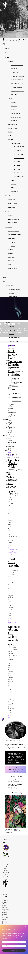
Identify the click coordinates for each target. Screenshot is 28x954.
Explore (2, 336)
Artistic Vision (12, 203)
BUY (6, 53)
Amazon (10, 253)
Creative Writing (13, 219)
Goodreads (11, 257)
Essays (10, 135)
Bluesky (10, 249)
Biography (11, 199)
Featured (11, 61)
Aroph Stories (15, 143)
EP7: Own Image (18, 173)
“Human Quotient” (16, 87)
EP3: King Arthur (19, 158)
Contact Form (12, 268)
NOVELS (8, 48)
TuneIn (13, 187)
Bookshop (11, 261)
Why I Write (11, 207)
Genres (10, 98)
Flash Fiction (12, 128)
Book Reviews (12, 223)
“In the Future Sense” (17, 76)
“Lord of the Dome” (17, 80)
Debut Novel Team (13, 231)
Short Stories (12, 124)
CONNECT (8, 227)
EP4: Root (17, 161)
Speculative (15, 120)
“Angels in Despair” (17, 65)
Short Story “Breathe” (14, 562)
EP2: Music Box (18, 154)
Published (20, 551)
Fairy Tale (14, 106)
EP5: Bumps (17, 165)
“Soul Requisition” (17, 83)
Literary (13, 109)
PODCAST (10, 139)
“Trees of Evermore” (17, 91)
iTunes (13, 180)
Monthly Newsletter (14, 235)
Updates (10, 215)
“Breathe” (14, 68)
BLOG (7, 211)
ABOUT (7, 195)
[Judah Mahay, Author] (5, 6)
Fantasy (13, 102)
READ (7, 57)
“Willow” (14, 94)
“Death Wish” (15, 72)
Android (13, 242)
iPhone (13, 246)
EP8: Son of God (19, 176)
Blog (9, 622)
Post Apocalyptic (16, 113)
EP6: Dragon (18, 169)
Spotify (13, 184)
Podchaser (14, 191)
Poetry (10, 132)
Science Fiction (16, 117)
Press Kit (11, 264)
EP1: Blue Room (18, 150)
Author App (11, 238)
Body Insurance (10, 324)
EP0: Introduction (19, 147)
